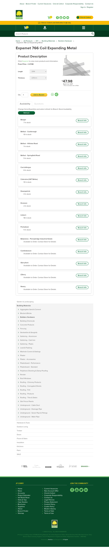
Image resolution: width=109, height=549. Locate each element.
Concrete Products (27, 325)
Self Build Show (23, 498)
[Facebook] (57, 17)
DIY (37, 41)
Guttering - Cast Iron (27, 340)
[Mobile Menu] (83, 28)
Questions (39, 104)
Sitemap (21, 513)
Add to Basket (39, 95)
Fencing (23, 329)
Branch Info (82, 120)
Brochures (21, 504)
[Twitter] (64, 17)
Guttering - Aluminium (28, 336)
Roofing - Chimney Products (30, 382)
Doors (19, 435)
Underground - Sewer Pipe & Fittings (33, 413)
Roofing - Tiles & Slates (28, 397)
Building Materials (48, 41)
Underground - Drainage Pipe (31, 409)
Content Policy (49, 504)
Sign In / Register (87, 7)
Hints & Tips (22, 500)
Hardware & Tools (23, 423)
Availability (25, 104)
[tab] (25, 104)
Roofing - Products (27, 394)
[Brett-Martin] (24, 466)
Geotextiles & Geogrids (28, 332)
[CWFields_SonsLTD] (36, 466)
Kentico (50, 539)
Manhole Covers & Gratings (30, 351)
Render (23, 374)
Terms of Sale (49, 511)
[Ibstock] (48, 466)
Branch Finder (31, 4)
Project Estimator (24, 495)
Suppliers (21, 506)
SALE (19, 454)
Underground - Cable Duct (30, 405)
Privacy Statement (51, 502)
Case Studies (22, 502)
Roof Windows (25, 378)
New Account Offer (51, 491)
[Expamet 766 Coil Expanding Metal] (76, 65)
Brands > (85, 466)
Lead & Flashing (26, 348)
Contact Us (89, 4)
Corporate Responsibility (74, 4)
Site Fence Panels (27, 401)
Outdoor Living (22, 427)
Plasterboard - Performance (30, 363)
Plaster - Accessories (28, 359)
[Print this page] (52, 94)
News (20, 491)
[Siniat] (72, 466)
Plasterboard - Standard (28, 367)
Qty (19, 95)
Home (18, 41)
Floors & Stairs (22, 438)
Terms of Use (49, 513)
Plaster (22, 355)
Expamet (25, 61)
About (22, 4)
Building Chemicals (27, 321)
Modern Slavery (50, 509)
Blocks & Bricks (26, 313)
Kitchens (20, 446)
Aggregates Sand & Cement (30, 309)
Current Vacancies (44, 4)
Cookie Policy (49, 506)
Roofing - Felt (25, 390)
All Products (28, 41)
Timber (19, 431)
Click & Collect (58, 4)
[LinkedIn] (67, 17)
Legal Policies (49, 500)
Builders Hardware (65, 41)
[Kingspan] (60, 466)
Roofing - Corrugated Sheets (30, 386)
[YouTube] (60, 17)
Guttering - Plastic (26, 344)
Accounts (21, 493)
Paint (19, 450)
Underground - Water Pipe (29, 417)
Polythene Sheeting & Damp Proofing (34, 371)
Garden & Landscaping (25, 302)
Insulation (20, 442)
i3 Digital (65, 539)
